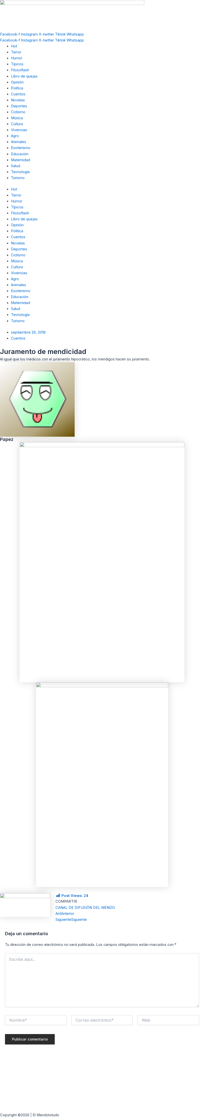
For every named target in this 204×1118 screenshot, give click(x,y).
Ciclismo (18, 112)
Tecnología (20, 172)
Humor (16, 58)
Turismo (18, 178)
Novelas (18, 100)
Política (17, 88)
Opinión (17, 82)
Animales (18, 142)
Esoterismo (20, 148)
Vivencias (19, 130)
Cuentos (18, 94)
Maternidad (20, 160)
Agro (15, 136)
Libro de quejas (24, 76)
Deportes (19, 106)
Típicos (17, 64)
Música (17, 118)
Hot (14, 46)
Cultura (17, 124)
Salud (15, 166)
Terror (16, 52)
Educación (19, 154)
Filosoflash (20, 70)
